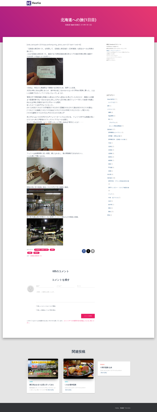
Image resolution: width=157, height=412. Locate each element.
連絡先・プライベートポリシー (113, 50)
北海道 (29, 252)
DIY (108, 106)
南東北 (110, 157)
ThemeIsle (127, 408)
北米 (109, 201)
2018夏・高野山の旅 (114, 136)
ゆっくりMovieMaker (115, 126)
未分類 (109, 174)
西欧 (109, 211)
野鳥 (108, 215)
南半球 (110, 204)
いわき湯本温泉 (70, 385)
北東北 (52, 249)
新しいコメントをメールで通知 (46, 306)
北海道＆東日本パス (36, 256)
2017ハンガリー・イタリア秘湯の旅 (118, 187)
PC (109, 119)
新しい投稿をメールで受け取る (46, 310)
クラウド (109, 109)
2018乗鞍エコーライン (114, 132)
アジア (110, 194)
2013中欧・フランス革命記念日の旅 (118, 181)
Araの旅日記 (111, 99)
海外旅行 (109, 178)
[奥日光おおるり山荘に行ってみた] (43, 368)
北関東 (110, 153)
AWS (109, 112)
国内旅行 (36, 252)
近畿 (109, 171)
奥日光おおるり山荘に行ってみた (41, 385)
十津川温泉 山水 (106, 367)
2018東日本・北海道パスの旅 (41, 249)
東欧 (109, 208)
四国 (109, 164)
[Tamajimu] (34, 3)
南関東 (110, 160)
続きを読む (51, 390)
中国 (109, 143)
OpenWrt (110, 116)
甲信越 (110, 167)
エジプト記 (111, 102)
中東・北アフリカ (113, 197)
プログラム (112, 122)
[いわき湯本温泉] (78, 368)
